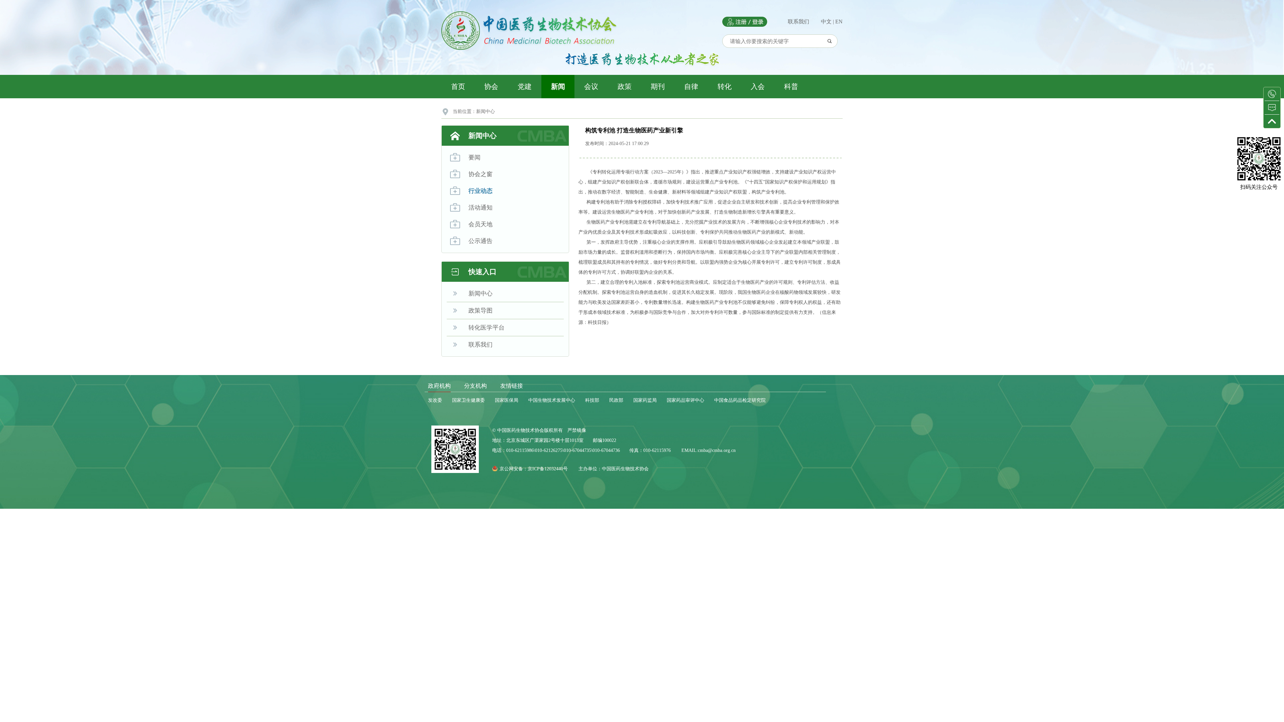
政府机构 (439, 386)
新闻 (558, 87)
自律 (691, 87)
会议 (591, 87)
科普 (791, 87)
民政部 (616, 400)
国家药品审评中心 (685, 400)
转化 (725, 87)
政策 (625, 87)
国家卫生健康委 (468, 400)
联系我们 (798, 21)
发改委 (435, 400)
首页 (458, 87)
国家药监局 (645, 400)
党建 (525, 87)
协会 (491, 87)
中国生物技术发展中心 (551, 400)
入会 (758, 87)
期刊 (658, 87)
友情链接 (511, 386)
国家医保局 (506, 400)
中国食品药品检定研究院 (740, 400)
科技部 (592, 400)
